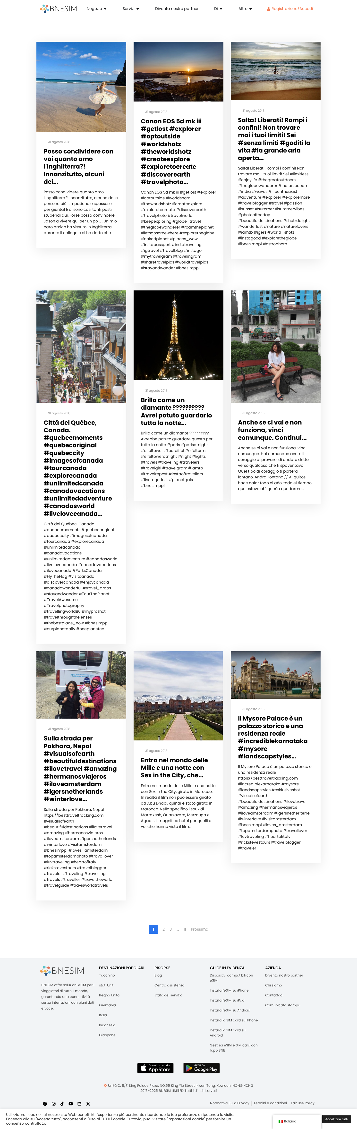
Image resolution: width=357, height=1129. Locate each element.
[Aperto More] (251, 9)
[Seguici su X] (88, 1103)
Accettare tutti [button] (336, 1119)
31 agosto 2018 (58, 142)
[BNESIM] (62, 971)
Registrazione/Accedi (292, 8)
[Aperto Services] (138, 9)
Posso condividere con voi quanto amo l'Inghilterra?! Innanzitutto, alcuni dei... (78, 167)
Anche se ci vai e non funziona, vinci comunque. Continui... (272, 430)
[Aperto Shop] (105, 9)
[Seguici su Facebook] (44, 1103)
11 (185, 929)
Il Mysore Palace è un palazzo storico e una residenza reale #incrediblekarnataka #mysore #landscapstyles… (273, 737)
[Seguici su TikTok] (62, 1103)
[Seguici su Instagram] (53, 1103)
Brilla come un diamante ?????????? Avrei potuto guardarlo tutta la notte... (176, 411)
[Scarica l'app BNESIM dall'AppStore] (155, 1068)
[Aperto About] (221, 9)
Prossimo (199, 929)
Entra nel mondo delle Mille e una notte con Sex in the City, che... (174, 767)
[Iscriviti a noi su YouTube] (70, 1103)
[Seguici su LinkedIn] (79, 1103)
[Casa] (58, 8)
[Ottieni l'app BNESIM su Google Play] (201, 1068)
